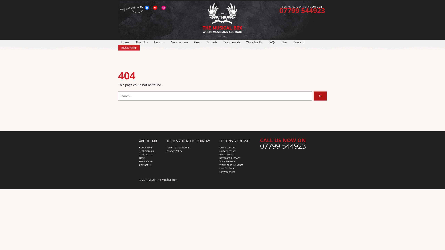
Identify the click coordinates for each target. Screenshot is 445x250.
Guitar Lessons (228, 151)
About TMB (145, 147)
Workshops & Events (231, 164)
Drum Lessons (227, 147)
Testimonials (146, 151)
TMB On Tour (147, 154)
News (142, 158)
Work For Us (146, 161)
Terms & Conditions (178, 147)
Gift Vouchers (227, 171)
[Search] (320, 96)
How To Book (226, 168)
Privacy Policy (174, 151)
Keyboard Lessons (229, 158)
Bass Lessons (227, 154)
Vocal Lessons (227, 161)
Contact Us (145, 164)
